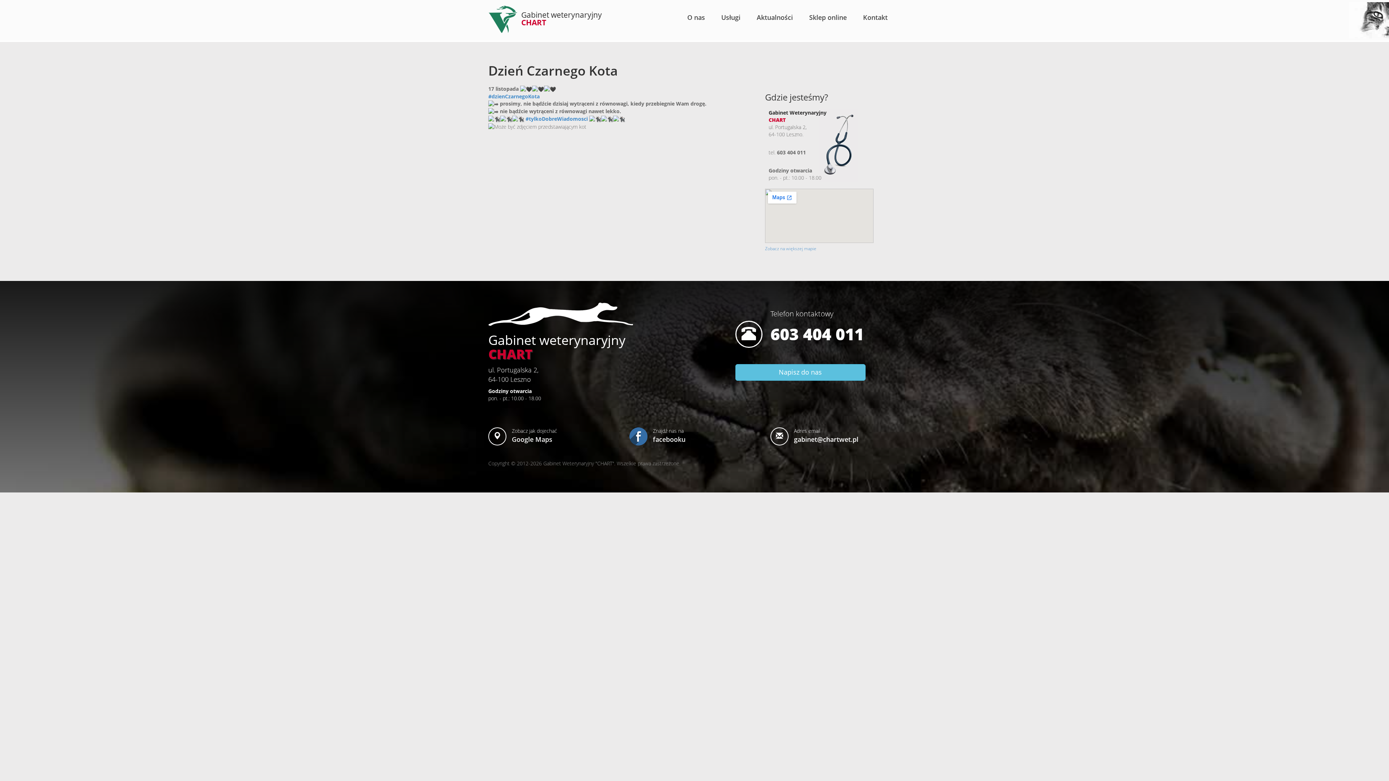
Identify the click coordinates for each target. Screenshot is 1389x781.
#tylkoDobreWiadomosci (557, 118)
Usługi (730, 17)
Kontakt (875, 17)
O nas (696, 17)
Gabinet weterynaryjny (561, 18)
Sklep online (828, 17)
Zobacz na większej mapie (790, 248)
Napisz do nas (800, 372)
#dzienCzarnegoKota (514, 96)
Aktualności (775, 17)
